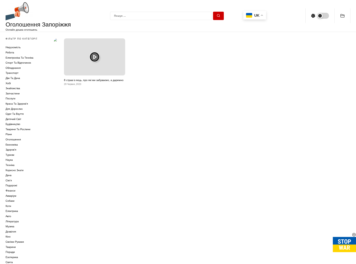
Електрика (12, 210)
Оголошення (13, 139)
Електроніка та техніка (19, 57)
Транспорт (12, 72)
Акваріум (11, 195)
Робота (10, 52)
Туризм (10, 154)
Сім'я (9, 180)
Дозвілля (11, 231)
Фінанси (10, 190)
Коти (8, 205)
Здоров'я (11, 149)
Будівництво (13, 124)
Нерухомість (13, 47)
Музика (10, 226)
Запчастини (13, 93)
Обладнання (13, 67)
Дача (8, 175)
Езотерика (12, 257)
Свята (9, 262)
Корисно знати (15, 170)
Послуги (10, 98)
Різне (9, 134)
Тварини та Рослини (18, 129)
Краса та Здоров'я (17, 103)
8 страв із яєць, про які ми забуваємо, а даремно (93, 80)
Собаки (10, 200)
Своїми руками (15, 241)
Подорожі (11, 185)
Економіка (12, 144)
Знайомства (13, 88)
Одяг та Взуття (15, 113)
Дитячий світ (13, 119)
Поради (10, 251)
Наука (9, 159)
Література (12, 221)
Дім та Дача (13, 78)
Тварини (11, 246)
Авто (8, 216)
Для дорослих (14, 108)
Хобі (8, 83)
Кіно (8, 236)
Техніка (10, 165)
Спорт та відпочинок (18, 62)
